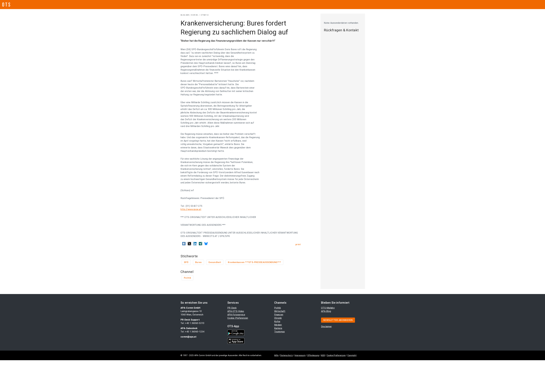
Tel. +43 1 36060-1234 (192, 331)
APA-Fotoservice (236, 314)
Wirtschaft (279, 311)
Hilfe (276, 355)
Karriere (278, 328)
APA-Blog (326, 311)
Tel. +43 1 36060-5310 (192, 323)
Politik (277, 307)
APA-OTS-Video (235, 311)
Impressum (300, 355)
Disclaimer (326, 326)
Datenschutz (286, 355)
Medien (278, 324)
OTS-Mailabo (328, 307)
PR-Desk (232, 307)
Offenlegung (313, 355)
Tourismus (279, 331)
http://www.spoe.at (191, 209)
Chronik (278, 318)
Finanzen (278, 314)
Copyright (352, 355)
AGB (323, 355)
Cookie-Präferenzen (237, 318)
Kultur (277, 321)
